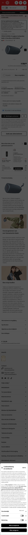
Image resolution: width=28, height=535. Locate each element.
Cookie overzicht (12, 507)
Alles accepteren (14, 525)
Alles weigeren (14, 530)
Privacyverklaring (4, 507)
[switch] (22, 516)
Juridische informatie (21, 507)
